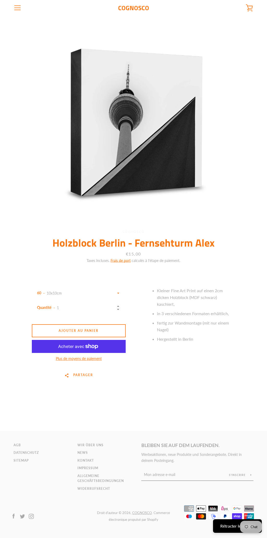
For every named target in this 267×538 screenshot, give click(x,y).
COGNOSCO (133, 8)
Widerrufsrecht (93, 489)
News (82, 453)
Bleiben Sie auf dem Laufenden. (180, 445)
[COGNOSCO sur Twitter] (22, 515)
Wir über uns (90, 445)
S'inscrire (237, 474)
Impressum (87, 468)
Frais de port (121, 260)
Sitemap (21, 460)
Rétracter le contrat (237, 526)
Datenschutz (26, 453)
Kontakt (85, 460)
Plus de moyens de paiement (79, 358)
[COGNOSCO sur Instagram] (31, 515)
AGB (17, 445)
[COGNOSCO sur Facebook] (13, 515)
